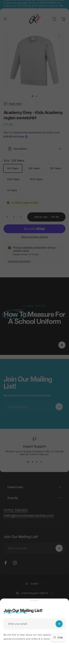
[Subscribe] (59, 623)
